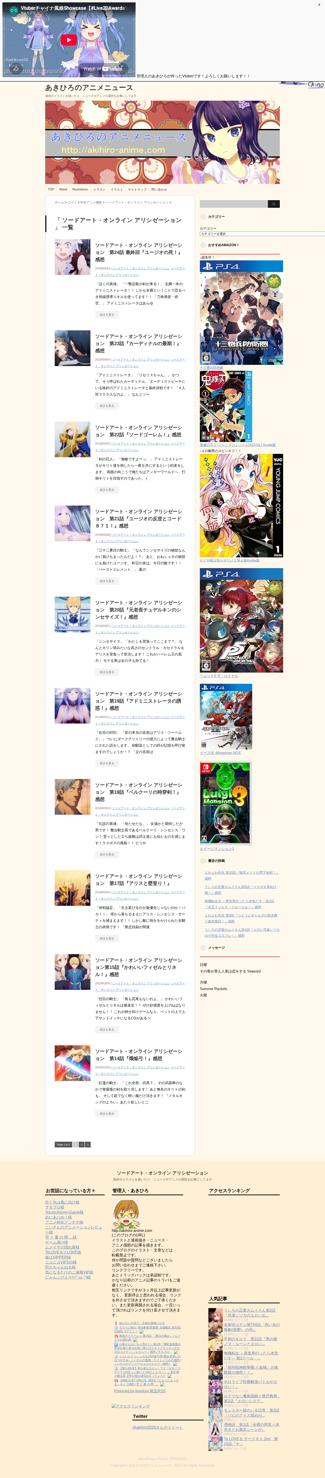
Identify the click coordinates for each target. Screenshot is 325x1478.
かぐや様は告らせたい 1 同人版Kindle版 (230, 560)
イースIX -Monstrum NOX (220, 753)
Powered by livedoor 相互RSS (140, 1391)
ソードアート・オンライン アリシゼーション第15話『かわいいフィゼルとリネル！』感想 (138, 967)
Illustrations (80, 189)
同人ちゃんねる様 (60, 1267)
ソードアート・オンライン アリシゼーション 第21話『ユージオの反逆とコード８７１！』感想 (138, 518)
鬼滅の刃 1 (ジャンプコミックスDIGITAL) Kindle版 (238, 445)
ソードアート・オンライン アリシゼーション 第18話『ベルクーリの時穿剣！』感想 (138, 792)
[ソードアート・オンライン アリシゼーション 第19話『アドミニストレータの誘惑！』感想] (72, 726)
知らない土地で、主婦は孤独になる (142, 1323)
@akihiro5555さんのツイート (157, 1427)
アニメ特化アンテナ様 (64, 1222)
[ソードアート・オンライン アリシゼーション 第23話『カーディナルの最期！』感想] (72, 369)
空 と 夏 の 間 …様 (61, 1237)
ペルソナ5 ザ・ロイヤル (219, 676)
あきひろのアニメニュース (89, 87)
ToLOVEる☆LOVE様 (63, 1252)
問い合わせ (159, 189)
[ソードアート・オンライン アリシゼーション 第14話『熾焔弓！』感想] (72, 1083)
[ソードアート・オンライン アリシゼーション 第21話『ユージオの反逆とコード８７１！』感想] (72, 544)
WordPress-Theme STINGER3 (162, 1459)
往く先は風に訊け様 (62, 1202)
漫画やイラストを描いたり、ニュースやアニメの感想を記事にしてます (162, 1179)
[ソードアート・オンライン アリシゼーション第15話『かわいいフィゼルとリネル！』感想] (72, 992)
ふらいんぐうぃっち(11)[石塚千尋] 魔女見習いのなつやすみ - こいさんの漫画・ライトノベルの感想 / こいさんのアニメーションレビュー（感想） (147, 1360)
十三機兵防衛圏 (211, 368)
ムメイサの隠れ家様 (62, 1247)
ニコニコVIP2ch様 (61, 1262)
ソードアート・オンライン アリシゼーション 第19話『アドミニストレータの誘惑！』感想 (138, 701)
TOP (51, 189)
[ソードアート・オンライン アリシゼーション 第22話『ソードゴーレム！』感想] (72, 460)
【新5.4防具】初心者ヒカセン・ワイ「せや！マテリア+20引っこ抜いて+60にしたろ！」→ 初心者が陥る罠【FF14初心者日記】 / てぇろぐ (147, 1372)
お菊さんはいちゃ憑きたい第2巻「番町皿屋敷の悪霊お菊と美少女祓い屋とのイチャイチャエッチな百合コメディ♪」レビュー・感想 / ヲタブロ (147, 1348)
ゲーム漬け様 (56, 1242)
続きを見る (107, 314)
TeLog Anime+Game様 (64, 1212)
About (63, 189)
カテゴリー (208, 228)
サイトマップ (137, 189)
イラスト (99, 189)
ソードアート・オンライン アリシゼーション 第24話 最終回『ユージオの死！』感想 (139, 252)
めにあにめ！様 (58, 1217)
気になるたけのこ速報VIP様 (69, 1272)
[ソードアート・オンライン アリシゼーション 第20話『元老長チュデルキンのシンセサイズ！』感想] (72, 635)
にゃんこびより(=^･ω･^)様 (68, 1277)
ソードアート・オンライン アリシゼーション (141, 268)
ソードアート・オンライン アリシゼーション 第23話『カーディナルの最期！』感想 (138, 343)
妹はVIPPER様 (58, 1257)
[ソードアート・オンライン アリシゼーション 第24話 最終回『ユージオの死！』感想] (72, 277)
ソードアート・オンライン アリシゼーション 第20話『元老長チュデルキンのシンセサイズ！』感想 (138, 610)
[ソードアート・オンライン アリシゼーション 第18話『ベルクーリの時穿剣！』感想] (72, 817)
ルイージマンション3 (217, 849)
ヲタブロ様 (54, 1207)
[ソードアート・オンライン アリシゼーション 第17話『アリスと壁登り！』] (72, 908)
